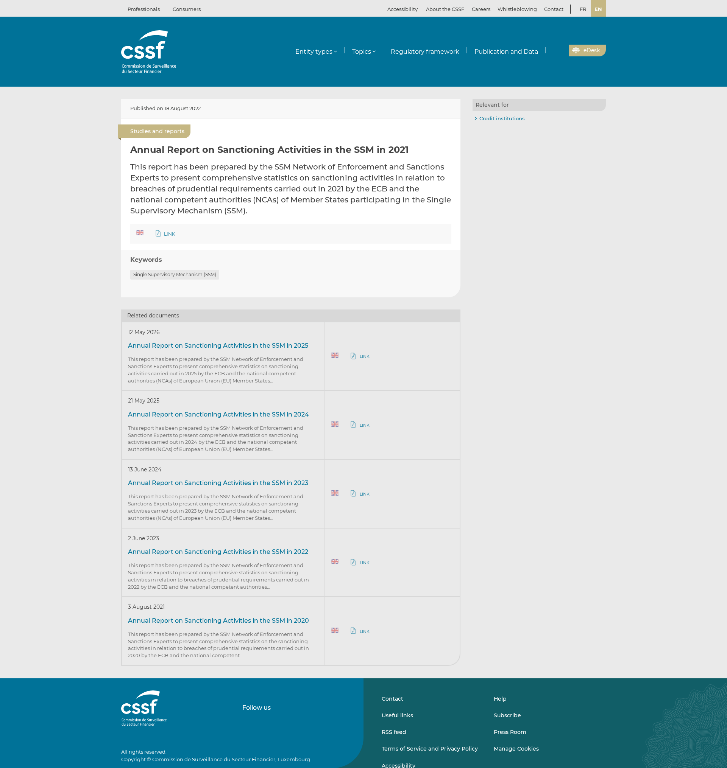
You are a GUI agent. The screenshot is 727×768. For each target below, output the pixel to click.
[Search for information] (552, 51)
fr (583, 9)
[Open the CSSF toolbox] (561, 51)
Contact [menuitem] (553, 9)
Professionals (144, 9)
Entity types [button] (313, 51)
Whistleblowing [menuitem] (517, 9)
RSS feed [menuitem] (394, 732)
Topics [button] (361, 51)
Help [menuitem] (500, 698)
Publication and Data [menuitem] (506, 51)
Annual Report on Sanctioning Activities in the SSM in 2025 (218, 345)
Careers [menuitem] (481, 9)
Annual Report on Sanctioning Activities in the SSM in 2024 (218, 414)
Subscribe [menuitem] (507, 715)
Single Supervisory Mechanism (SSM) (174, 274)
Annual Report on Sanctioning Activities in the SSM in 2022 (218, 551)
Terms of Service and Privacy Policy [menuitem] (430, 748)
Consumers (187, 9)
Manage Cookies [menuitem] (516, 748)
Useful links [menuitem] (397, 715)
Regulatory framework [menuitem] (425, 51)
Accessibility (402, 9)
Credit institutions (502, 118)
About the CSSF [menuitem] (445, 9)
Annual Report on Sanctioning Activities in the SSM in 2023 (218, 483)
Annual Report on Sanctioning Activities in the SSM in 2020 (218, 620)
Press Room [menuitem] (510, 732)
